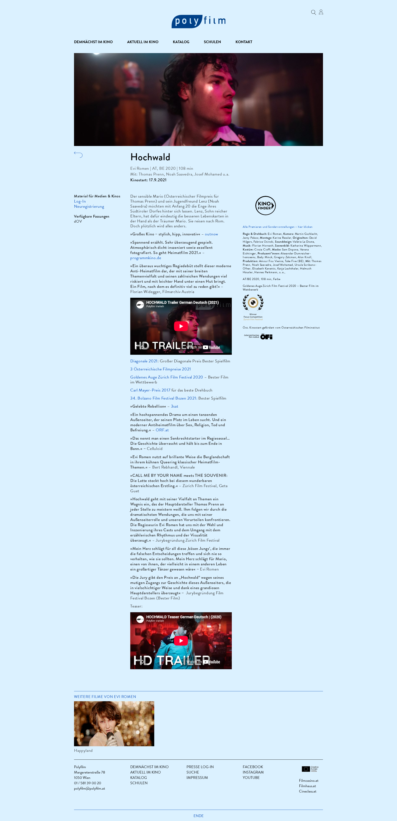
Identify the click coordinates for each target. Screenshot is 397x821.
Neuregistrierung (89, 206)
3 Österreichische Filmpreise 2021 (160, 369)
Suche (193, 772)
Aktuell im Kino (142, 42)
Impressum (197, 777)
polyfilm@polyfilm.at (89, 788)
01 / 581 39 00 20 (87, 783)
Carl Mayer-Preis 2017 (150, 390)
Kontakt (244, 42)
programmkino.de (145, 258)
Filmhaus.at (307, 786)
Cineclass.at (307, 791)
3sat (174, 406)
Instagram (253, 772)
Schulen (212, 42)
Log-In (80, 201)
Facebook (253, 767)
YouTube (251, 777)
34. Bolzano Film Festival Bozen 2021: (163, 398)
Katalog (181, 42)
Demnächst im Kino (93, 42)
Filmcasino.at (308, 780)
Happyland (83, 750)
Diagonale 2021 (144, 361)
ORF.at (162, 430)
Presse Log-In (200, 767)
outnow (211, 234)
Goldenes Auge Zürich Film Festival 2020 (166, 377)
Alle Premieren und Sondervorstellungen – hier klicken (278, 227)
